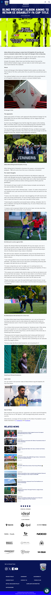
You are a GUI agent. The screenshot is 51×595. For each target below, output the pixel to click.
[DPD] (26, 525)
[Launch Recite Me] (46, 590)
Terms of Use (37, 580)
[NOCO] (42, 534)
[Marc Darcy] (42, 543)
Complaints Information (33, 583)
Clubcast (34, 593)
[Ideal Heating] (25, 514)
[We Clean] (42, 552)
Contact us (24, 580)
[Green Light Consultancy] (26, 543)
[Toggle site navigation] (2, 2)
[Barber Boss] (42, 525)
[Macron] (9, 525)
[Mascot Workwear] (9, 543)
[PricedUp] (26, 534)
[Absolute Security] (26, 552)
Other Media (25, 593)
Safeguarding (10, 587)
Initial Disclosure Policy (12, 583)
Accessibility (37, 576)
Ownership (24, 576)
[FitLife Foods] (9, 534)
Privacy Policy (10, 576)
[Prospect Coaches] (9, 552)
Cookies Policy (10, 580)
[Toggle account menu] (45, 2)
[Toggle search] (49, 2)
